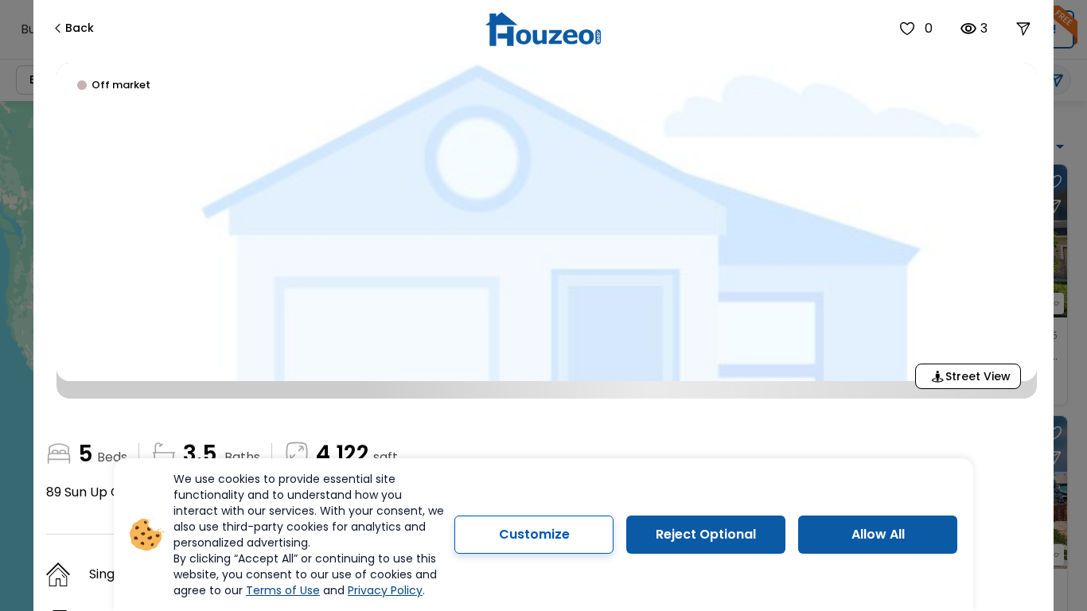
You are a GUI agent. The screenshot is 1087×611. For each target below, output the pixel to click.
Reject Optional (706, 534)
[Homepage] (543, 29)
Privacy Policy (385, 590)
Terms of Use (283, 590)
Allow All (878, 534)
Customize (534, 534)
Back (79, 28)
